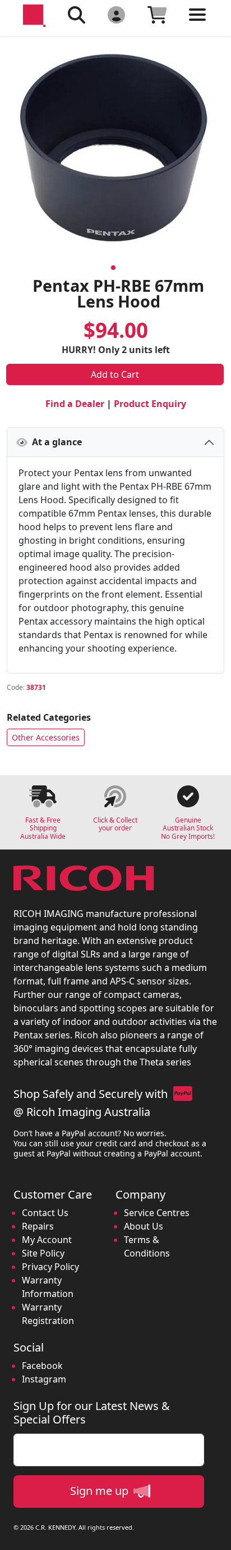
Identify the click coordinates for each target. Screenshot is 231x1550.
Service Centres (157, 1212)
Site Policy (43, 1253)
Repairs (38, 1226)
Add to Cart (115, 374)
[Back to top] (215, 1534)
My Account (47, 1239)
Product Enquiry (150, 403)
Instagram (44, 1379)
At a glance (54, 442)
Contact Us (45, 1212)
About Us (143, 1226)
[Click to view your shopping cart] (157, 14)
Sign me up (100, 1490)
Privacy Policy (50, 1266)
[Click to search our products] (76, 14)
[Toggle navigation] (197, 23)
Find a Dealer (74, 403)
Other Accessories (46, 737)
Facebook (42, 1365)
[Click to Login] (116, 14)
